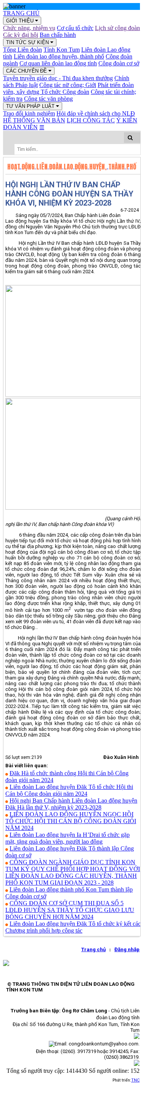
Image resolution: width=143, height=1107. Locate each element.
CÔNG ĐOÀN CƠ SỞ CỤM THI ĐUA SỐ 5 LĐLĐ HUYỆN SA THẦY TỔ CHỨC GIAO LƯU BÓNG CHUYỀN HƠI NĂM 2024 (69, 910)
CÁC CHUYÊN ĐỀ (27, 71)
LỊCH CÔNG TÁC (91, 120)
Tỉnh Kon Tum (61, 49)
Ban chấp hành (58, 35)
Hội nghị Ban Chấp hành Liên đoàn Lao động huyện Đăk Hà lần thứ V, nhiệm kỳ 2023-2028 (71, 804)
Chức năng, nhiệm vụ (29, 28)
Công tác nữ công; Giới (67, 85)
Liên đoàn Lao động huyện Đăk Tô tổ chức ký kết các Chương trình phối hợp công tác (73, 927)
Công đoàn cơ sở (118, 63)
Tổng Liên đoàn (22, 49)
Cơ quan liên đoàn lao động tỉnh (58, 63)
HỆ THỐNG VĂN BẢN (34, 120)
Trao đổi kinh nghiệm (29, 113)
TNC (135, 1080)
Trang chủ (93, 949)
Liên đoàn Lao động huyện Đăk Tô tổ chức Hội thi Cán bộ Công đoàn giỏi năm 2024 (69, 790)
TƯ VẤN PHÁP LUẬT (31, 106)
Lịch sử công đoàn (117, 28)
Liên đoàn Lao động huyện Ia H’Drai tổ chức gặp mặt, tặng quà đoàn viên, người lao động (67, 838)
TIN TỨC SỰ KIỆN (28, 42)
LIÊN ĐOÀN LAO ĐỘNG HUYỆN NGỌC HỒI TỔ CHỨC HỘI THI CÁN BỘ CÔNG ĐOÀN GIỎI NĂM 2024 (70, 821)
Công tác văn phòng (48, 98)
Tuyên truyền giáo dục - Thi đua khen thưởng (58, 78)
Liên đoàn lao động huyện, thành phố (59, 56)
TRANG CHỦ (21, 13)
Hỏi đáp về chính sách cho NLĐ (95, 113)
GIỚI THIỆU (20, 21)
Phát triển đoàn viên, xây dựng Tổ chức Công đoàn (68, 88)
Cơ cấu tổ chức (75, 28)
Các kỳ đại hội (20, 35)
